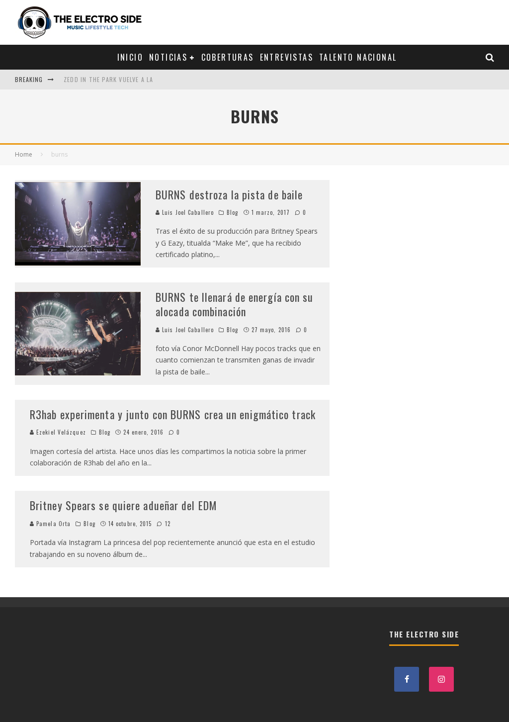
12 (166, 524)
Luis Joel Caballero (187, 212)
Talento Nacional (358, 57)
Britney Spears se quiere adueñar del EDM (123, 505)
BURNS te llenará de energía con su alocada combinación (234, 304)
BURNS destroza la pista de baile (229, 194)
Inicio (130, 57)
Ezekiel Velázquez (60, 432)
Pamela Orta (52, 524)
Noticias (168, 57)
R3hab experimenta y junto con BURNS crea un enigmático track (173, 414)
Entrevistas (286, 57)
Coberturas (227, 57)
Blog (232, 212)
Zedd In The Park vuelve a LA (109, 79)
